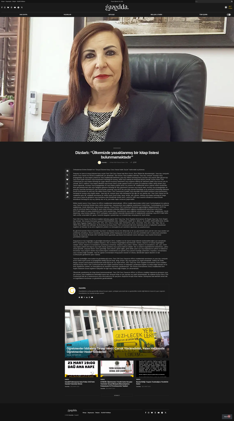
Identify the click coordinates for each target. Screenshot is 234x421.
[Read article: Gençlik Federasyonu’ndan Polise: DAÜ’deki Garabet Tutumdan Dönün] (81, 369)
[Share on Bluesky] (67, 179)
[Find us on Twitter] (22, 7)
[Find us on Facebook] (1, 7)
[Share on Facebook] (67, 171)
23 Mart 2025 (77, 355)
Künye (3, 1)
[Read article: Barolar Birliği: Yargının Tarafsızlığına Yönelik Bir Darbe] (152, 369)
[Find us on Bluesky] (8, 7)
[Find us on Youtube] (15, 7)
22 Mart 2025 (147, 386)
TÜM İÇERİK (203, 14)
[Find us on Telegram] (18, 7)
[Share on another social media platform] (67, 197)
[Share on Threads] (67, 184)
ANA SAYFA (23, 14)
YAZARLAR (67, 14)
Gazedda (104, 162)
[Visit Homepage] (117, 7)
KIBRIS (69, 345)
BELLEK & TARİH (156, 14)
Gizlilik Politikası (21, 1)
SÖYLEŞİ (111, 14)
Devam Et (117, 395)
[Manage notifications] (229, 416)
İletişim (14, 1)
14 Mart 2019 (113, 162)
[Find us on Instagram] (4, 7)
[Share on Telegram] (67, 193)
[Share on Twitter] (67, 175)
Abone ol (227, 416)
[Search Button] (231, 1)
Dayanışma (8, 1)
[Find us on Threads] (11, 7)
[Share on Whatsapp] (67, 188)
